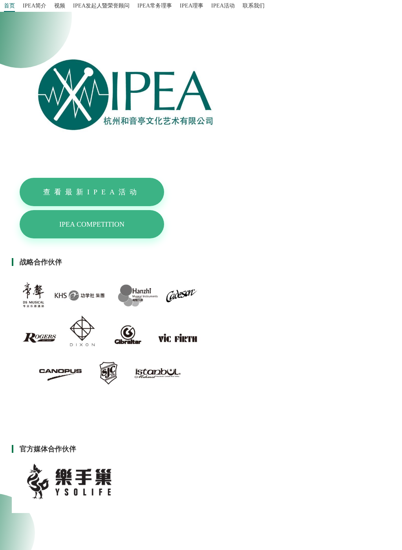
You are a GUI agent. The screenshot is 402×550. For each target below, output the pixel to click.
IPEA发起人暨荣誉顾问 (101, 6)
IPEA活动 (223, 6)
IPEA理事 (191, 6)
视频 (59, 6)
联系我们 (254, 6)
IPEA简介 (34, 6)
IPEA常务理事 (154, 6)
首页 (9, 6)
